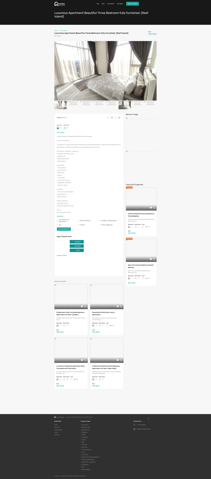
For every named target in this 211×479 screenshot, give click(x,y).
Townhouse (85, 464)
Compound (85, 437)
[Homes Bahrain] (59, 5)
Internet (82, 225)
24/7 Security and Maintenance (64, 220)
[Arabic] (149, 3)
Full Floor (84, 444)
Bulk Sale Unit (86, 430)
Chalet (84, 435)
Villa (83, 467)
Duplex (84, 440)
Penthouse (85, 454)
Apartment (85, 425)
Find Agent (120, 3)
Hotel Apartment (87, 449)
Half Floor (84, 447)
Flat (83, 442)
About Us (57, 427)
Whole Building (86, 469)
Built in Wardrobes (85, 220)
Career (56, 432)
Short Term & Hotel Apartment (90, 457)
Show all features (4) (63, 229)
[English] (154, 3)
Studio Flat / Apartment (89, 462)
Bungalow (84, 432)
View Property (71, 304)
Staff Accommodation (88, 459)
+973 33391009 (141, 425)
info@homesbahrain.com (143, 429)
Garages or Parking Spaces (109, 220)
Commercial (110, 3)
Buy (98, 3)
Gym (60, 225)
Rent (103, 3)
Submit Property (132, 3)
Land (83, 452)
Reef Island (63, 30)
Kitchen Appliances (107, 225)
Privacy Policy (58, 430)
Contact (56, 435)
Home (56, 30)
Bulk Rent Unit (86, 427)
